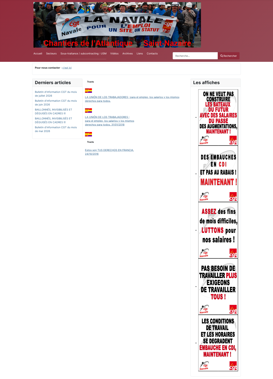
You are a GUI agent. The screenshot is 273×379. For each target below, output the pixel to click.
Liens (140, 53)
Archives (127, 53)
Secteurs (51, 53)
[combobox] (195, 55)
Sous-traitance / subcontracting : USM (83, 53)
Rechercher (230, 55)
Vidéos (114, 53)
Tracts (90, 81)
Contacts (152, 53)
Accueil (37, 53)
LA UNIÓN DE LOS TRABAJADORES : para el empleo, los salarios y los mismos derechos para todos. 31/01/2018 (109, 120)
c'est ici (67, 67)
